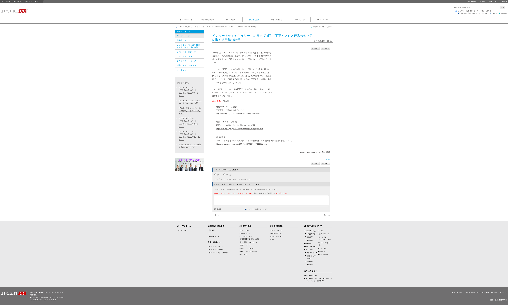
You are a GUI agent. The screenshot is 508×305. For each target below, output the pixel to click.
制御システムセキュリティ (188, 65)
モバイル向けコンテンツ (499, 292)
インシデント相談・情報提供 (218, 252)
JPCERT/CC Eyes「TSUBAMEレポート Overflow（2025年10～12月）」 (189, 135)
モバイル (504, 13)
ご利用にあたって (456, 292)
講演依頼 (310, 261)
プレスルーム (309, 249)
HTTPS (494, 13)
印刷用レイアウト (318, 26)
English (504, 1)
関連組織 (322, 251)
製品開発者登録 (276, 233)
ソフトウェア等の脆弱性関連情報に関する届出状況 (188, 46)
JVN (210, 233)
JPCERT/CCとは (310, 231)
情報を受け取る (276, 20)
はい (218, 175)
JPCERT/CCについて (322, 20)
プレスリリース (312, 253)
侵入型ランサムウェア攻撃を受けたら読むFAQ (190, 145)
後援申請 (310, 264)
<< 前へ (215, 215)
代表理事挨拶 (311, 234)
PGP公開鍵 (322, 248)
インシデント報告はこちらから (258, 209)
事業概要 (310, 240)
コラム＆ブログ (299, 20)
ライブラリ (182, 70)
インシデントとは (186, 20)
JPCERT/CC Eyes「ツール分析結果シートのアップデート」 (190, 111)
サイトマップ (493, 1)
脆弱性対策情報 (214, 236)
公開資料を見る (253, 20)
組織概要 (310, 237)
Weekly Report (183, 36)
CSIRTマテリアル (184, 56)
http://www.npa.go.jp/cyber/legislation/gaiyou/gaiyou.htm (239, 129)
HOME (180, 26)
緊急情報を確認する (208, 20)
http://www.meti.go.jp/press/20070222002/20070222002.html (241, 144)
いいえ (228, 175)
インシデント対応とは (216, 246)
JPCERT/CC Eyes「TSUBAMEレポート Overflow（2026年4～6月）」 (188, 91)
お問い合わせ (471, 1)
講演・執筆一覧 (324, 234)
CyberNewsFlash (311, 275)
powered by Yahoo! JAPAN (462, 7)
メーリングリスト (481, 13)
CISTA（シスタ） (276, 230)
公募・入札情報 (310, 246)
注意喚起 (212, 230)
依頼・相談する (231, 20)
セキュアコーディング (186, 61)
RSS (473, 13)
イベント (322, 231)
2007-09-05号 (318, 152)
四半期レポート (183, 40)
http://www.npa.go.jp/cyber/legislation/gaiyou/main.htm (239, 113)
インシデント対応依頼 (216, 249)
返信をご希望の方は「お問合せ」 (264, 193)
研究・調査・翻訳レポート (188, 52)
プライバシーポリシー (471, 292)
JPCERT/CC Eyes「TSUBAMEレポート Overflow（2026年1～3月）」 (188, 122)
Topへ (329, 159)
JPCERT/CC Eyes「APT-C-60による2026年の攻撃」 (190, 101)
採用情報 (482, 1)
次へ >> (327, 215)
